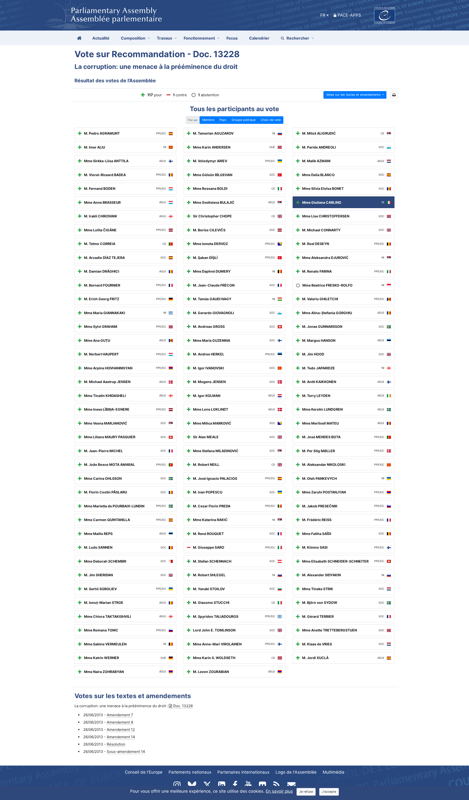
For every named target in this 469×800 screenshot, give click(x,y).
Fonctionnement (199, 38)
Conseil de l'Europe (143, 772)
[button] (394, 95)
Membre (208, 120)
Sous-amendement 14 (126, 751)
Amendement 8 (120, 722)
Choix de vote (271, 120)
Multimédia (333, 772)
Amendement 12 (121, 729)
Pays (222, 120)
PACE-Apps (349, 15)
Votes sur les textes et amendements (354, 94)
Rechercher (298, 38)
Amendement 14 (121, 737)
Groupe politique (244, 120)
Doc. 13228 (183, 706)
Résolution (116, 744)
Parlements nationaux (190, 772)
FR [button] (322, 15)
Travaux (164, 38)
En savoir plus (279, 791)
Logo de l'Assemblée (296, 772)
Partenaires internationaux (243, 772)
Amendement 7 (120, 715)
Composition (133, 38)
